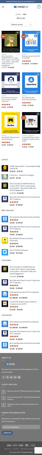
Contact (16, 449)
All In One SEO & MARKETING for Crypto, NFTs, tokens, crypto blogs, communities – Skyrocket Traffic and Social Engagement (10, 60)
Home (18, 14)
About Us (8, 449)
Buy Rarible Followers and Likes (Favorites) (10, 138)
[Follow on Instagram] (7, 377)
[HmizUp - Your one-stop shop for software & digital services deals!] (21, 7)
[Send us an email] (15, 377)
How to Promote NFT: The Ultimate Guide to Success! (23, 398)
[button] (3, 6)
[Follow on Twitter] (11, 377)
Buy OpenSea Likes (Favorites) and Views (29, 98)
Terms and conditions (29, 449)
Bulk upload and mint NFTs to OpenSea (31, 57)
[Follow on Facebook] (3, 377)
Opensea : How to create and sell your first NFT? (22, 405)
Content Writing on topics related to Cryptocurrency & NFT (31, 139)
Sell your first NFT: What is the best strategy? (23, 391)
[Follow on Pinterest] (19, 377)
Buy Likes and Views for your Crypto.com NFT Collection (9, 99)
